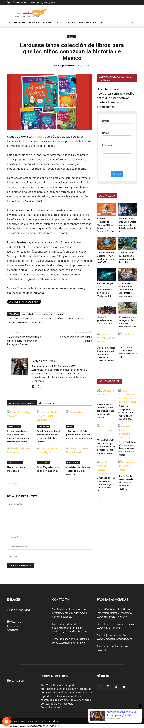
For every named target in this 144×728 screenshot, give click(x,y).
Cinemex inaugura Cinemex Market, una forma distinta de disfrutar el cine (106, 354)
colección (47, 314)
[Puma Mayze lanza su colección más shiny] (49, 455)
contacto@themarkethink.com (69, 642)
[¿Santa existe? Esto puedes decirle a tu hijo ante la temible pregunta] (79, 419)
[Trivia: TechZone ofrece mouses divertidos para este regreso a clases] (127, 431)
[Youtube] (124, 687)
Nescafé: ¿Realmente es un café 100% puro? (106, 320)
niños (70, 318)
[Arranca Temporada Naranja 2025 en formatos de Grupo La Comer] (106, 209)
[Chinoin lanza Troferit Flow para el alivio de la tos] (127, 338)
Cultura (71, 37)
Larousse (38, 136)
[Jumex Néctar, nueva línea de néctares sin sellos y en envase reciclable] (127, 466)
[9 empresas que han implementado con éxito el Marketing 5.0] (106, 274)
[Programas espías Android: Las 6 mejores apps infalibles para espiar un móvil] (127, 274)
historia (59, 314)
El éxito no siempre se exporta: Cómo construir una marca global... (126, 412)
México (60, 318)
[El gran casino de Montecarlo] (20, 455)
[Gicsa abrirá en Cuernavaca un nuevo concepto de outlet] (127, 243)
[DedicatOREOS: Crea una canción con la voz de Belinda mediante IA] (127, 209)
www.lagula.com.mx (108, 627)
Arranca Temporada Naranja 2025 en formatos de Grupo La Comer (105, 225)
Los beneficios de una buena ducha (75, 338)
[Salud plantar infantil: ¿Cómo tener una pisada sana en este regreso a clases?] (106, 395)
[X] (41, 387)
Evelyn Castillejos (66, 65)
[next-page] (15, 481)
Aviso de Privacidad (18, 610)
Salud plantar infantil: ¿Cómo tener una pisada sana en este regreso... (105, 410)
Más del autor (46, 403)
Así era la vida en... (31, 314)
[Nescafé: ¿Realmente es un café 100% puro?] (106, 308)
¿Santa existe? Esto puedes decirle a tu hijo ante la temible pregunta (79, 434)
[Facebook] (100, 687)
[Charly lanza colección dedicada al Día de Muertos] (79, 455)
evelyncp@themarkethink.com (69, 631)
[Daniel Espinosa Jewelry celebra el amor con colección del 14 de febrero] (49, 419)
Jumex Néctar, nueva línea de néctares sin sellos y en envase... (126, 482)
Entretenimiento (15, 463)
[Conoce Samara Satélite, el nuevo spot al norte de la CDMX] (106, 243)
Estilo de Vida (14, 426)
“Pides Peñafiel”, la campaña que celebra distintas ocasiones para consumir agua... (106, 446)
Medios (47, 22)
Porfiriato (80, 318)
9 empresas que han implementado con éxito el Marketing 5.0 (105, 289)
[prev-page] (9, 481)
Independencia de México (20, 318)
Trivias (71, 22)
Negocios (59, 22)
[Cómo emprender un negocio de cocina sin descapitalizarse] (127, 308)
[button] (133, 22)
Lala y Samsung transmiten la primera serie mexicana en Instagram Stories (24, 340)
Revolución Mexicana (18, 322)
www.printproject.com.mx (112, 616)
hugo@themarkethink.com (67, 627)
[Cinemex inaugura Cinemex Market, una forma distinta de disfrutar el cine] (106, 338)
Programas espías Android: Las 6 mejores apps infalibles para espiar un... (126, 289)
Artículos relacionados (21, 403)
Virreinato (36, 322)
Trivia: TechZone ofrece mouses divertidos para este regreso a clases (127, 448)
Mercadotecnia (17, 22)
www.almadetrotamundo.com (114, 639)
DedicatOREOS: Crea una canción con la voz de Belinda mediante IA (127, 225)
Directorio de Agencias (90, 22)
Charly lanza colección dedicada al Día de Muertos (78, 471)
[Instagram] (34, 387)
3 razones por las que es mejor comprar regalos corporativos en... (106, 484)
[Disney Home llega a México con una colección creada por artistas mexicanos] (20, 419)
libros (50, 318)
